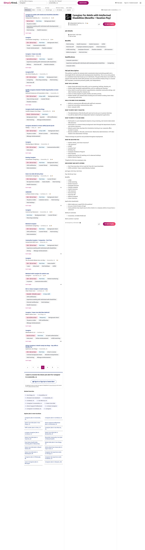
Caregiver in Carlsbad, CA (34, 408)
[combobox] (33, 3)
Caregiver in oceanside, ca (34, 403)
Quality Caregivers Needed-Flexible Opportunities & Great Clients (42, 90)
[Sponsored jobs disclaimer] (120, 10)
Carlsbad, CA (30, 400)
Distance (38, 7)
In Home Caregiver (52, 406)
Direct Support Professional (34, 406)
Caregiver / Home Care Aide (33, 54)
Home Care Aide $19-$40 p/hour (34, 174)
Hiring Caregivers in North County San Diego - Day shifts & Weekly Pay (42, 346)
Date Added (69, 7)
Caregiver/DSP (30, 72)
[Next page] (58, 367)
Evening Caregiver (31, 157)
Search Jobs (83, 3)
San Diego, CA (31, 395)
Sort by (26, 7)
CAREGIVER (28, 192)
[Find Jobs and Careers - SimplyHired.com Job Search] (10, 3)
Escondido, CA (43, 395)
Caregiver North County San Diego (35, 109)
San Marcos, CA (42, 400)
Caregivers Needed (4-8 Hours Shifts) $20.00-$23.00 (40, 125)
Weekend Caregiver (31, 223)
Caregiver (28, 37)
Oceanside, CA (48, 398)
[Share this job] (99, 24)
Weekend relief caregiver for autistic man (37, 273)
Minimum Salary (60, 7)
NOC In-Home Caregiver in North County (37, 289)
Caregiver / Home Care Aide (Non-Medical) (37, 312)
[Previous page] (27, 367)
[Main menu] (140, 3)
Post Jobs (119, 3)
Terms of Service (52, 385)
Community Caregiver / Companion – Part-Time (39, 240)
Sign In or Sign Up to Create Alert (44, 381)
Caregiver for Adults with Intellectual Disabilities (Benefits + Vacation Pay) (42, 15)
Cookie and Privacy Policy (33, 386)
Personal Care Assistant (33, 398)
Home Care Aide (50, 403)
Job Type (47, 7)
